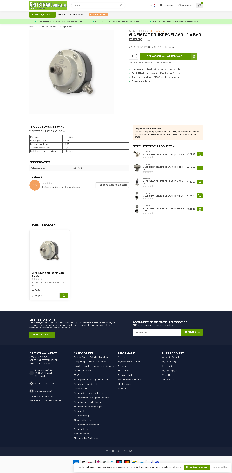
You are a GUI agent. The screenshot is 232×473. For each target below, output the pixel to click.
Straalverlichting (81, 415)
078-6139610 (177, 134)
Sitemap (122, 388)
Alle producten (169, 379)
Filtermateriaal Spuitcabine (86, 438)
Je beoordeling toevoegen (112, 185)
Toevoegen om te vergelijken (141, 62)
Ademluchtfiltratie (82, 370)
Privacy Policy (124, 370)
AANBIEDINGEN (98, 14)
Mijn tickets (167, 366)
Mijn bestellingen (170, 361)
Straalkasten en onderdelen (86, 424)
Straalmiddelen (81, 429)
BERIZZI (132, 31)
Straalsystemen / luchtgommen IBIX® (91, 397)
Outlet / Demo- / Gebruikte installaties (91, 357)
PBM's (77, 375)
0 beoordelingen (157, 31)
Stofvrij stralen (80, 388)
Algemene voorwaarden (129, 361)
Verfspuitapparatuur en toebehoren (90, 361)
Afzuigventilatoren (82, 420)
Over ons (122, 357)
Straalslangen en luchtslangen (87, 402)
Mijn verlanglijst (169, 370)
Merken (62, 14)
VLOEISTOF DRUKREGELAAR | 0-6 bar (55, 26)
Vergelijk (38, 295)
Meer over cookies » (220, 467)
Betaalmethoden (126, 375)
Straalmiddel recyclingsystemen (88, 393)
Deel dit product (162, 62)
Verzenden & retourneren (129, 379)
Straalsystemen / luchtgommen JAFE (91, 379)
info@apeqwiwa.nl (158, 134)
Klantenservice (77, 14)
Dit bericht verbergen (197, 467)
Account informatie (171, 357)
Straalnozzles (80, 411)
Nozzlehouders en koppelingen (88, 406)
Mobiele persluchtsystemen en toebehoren (94, 366)
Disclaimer (123, 366)
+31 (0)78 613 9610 (44, 383)
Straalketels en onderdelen (86, 384)
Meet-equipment (82, 433)
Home (31, 26)
